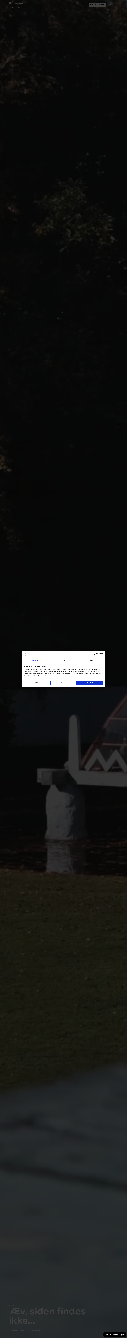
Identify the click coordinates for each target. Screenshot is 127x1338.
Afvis (36, 683)
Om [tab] (91, 660)
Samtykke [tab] (35, 660)
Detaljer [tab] (63, 660)
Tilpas (62, 683)
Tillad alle (90, 683)
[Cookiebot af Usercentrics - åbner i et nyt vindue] (95, 654)
